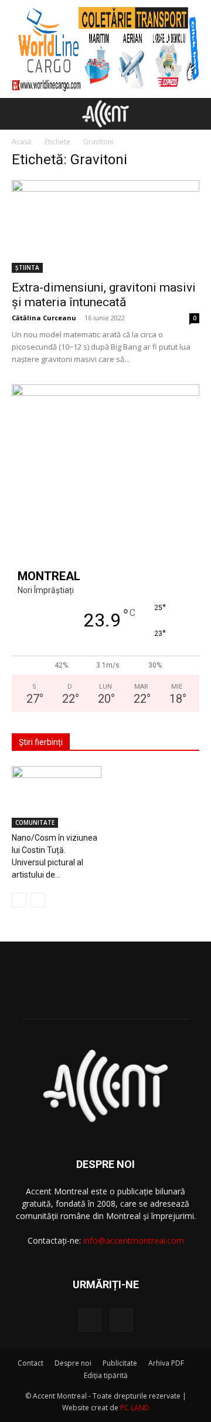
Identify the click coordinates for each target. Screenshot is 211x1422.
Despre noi (73, 1363)
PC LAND (134, 1408)
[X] (121, 1320)
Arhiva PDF (166, 1363)
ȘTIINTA (27, 267)
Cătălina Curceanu (44, 317)
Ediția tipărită (106, 1375)
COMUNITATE (35, 822)
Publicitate (120, 1363)
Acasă (22, 142)
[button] (20, 114)
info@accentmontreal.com (133, 1240)
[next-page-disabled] (37, 900)
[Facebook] (89, 1320)
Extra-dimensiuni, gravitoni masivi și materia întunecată (104, 294)
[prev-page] (19, 900)
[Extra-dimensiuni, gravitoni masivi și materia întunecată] (105, 226)
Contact (30, 1363)
